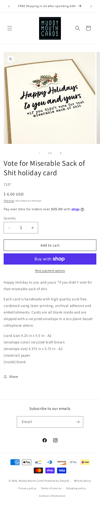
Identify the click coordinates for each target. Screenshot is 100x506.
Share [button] (13, 376)
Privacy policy (27, 488)
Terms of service (51, 488)
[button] (9, 28)
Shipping (9, 200)
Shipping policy (76, 488)
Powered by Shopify (56, 480)
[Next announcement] (91, 6)
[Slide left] (39, 153)
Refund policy (82, 480)
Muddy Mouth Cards (31, 480)
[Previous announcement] (9, 6)
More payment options (50, 270)
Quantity (10, 218)
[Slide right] (60, 153)
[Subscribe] (77, 422)
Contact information (52, 495)
